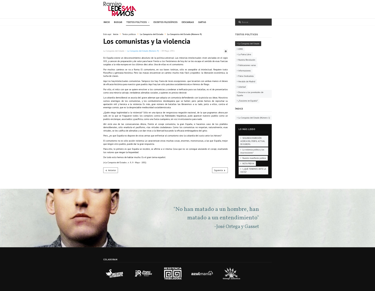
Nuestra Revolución (246, 59)
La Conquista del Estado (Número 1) (254, 117)
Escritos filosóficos (166, 22)
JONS (240, 49)
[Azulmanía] (202, 273)
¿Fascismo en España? (248, 100)
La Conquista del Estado (248, 43)
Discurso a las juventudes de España (250, 94)
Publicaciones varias (247, 65)
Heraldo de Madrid (246, 81)
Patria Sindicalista (246, 76)
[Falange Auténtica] (231, 273)
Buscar (118, 22)
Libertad (242, 87)
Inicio (107, 22)
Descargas (188, 22)
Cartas (202, 22)
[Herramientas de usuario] (226, 51)
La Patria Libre (244, 54)
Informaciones (244, 70)
